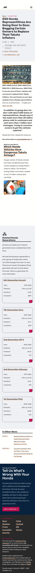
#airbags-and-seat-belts (15, 45)
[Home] (5, 7)
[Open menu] (31, 7)
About (4, 521)
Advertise (6, 533)
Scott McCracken (11, 51)
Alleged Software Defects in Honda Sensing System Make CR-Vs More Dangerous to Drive (23, 440)
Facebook (19, 524)
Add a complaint (10, 509)
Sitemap (19, 530)
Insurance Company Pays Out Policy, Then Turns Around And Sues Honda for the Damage (23, 452)
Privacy (5, 527)
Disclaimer (6, 524)
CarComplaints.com (9, 558)
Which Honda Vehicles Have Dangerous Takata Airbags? (15, 151)
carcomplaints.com (11, 55)
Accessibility (7, 530)
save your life (7, 106)
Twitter (18, 521)
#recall (8, 48)
